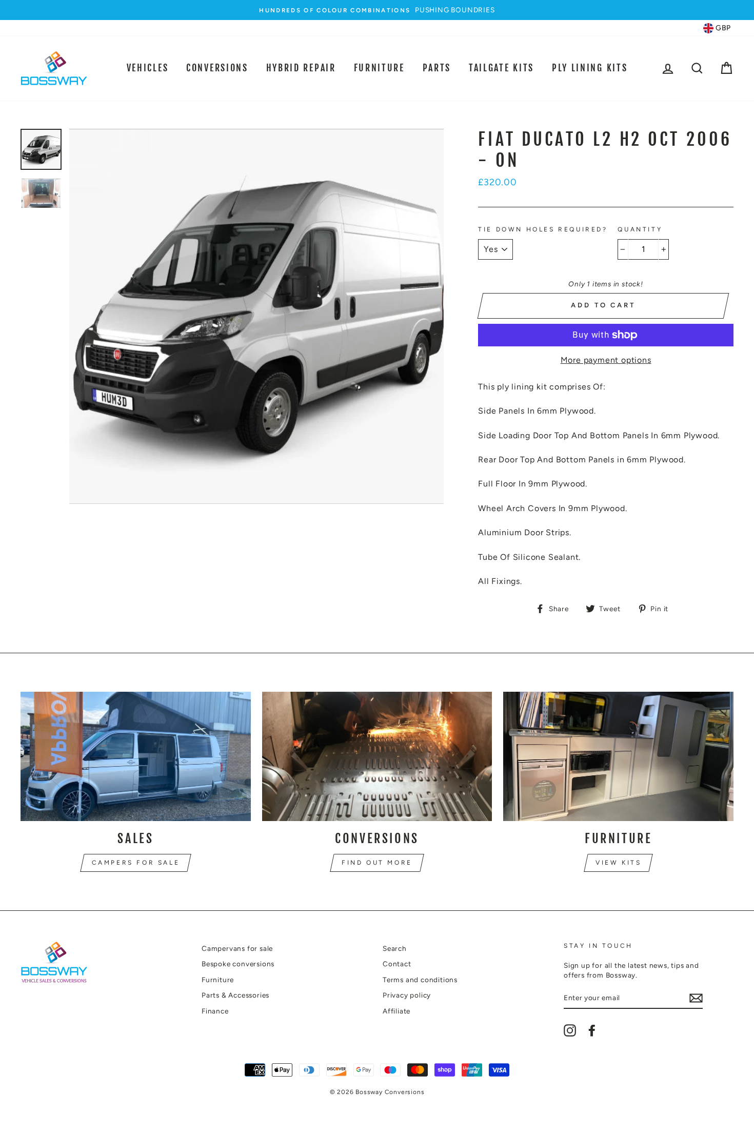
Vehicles (148, 67)
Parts (437, 67)
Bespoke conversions (238, 964)
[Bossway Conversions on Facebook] (592, 1030)
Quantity (640, 229)
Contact (397, 964)
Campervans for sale (237, 948)
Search (395, 948)
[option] (377, 10)
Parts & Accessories (235, 995)
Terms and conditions (420, 980)
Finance (215, 1011)
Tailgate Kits (501, 67)
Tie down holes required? (542, 229)
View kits (618, 862)
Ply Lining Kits (590, 67)
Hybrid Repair (301, 67)
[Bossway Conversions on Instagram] (570, 1030)
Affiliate (396, 1011)
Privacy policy (407, 995)
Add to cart (603, 305)
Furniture (379, 67)
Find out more (377, 862)
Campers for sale (136, 862)
